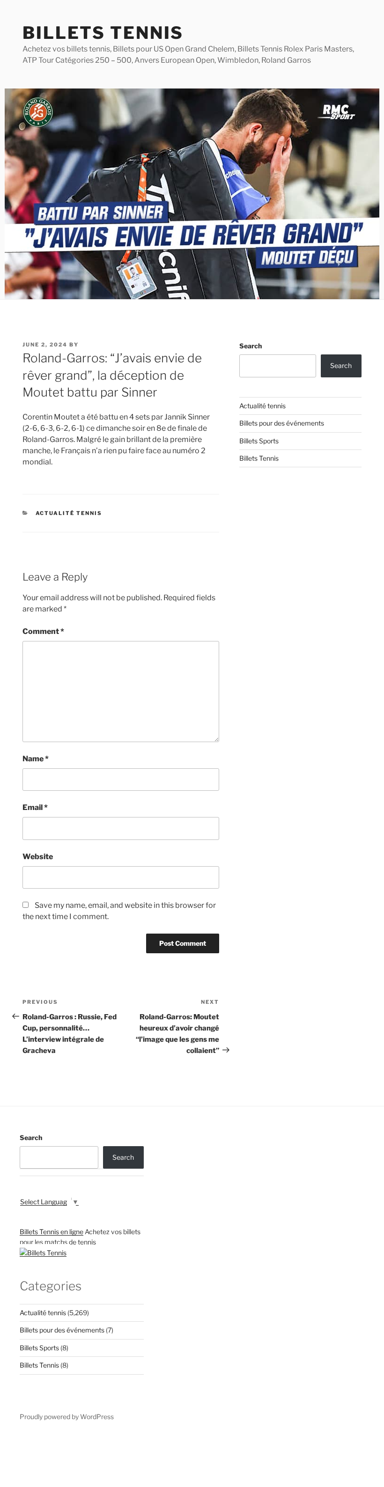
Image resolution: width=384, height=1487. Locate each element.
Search (250, 346)
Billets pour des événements (281, 423)
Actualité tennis (69, 513)
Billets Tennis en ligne (51, 1232)
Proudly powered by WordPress (67, 1417)
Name (35, 758)
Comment (43, 631)
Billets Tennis (103, 32)
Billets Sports (259, 441)
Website (37, 856)
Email (35, 807)
